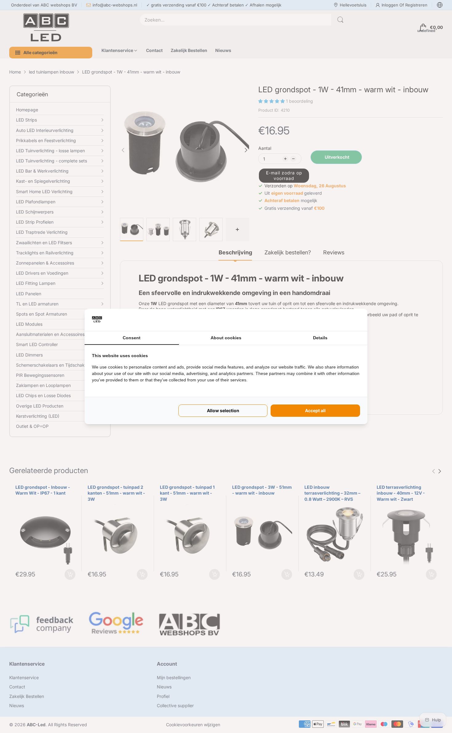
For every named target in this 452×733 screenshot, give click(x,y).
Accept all (315, 410)
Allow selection (223, 410)
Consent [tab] (132, 337)
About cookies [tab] (226, 337)
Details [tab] (320, 337)
